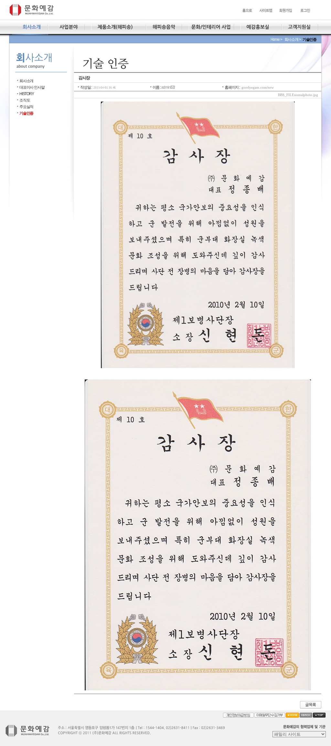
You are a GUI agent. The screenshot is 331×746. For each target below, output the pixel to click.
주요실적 (26, 106)
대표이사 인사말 (31, 87)
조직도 (24, 100)
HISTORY (26, 94)
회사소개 (26, 81)
